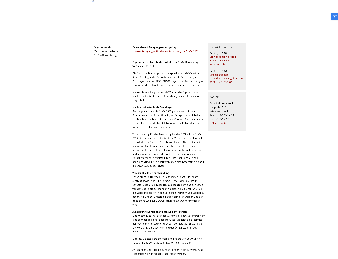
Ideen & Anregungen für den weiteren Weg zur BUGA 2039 (165, 51)
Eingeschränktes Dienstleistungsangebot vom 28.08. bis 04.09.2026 (226, 78)
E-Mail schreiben (219, 122)
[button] (334, 16)
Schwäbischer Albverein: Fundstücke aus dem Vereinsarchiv (223, 60)
